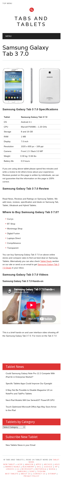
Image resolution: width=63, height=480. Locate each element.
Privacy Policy (31, 476)
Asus (57, 464)
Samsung (22, 471)
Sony (32, 471)
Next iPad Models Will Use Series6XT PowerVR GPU (30, 400)
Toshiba (41, 471)
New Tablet (9, 464)
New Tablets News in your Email (20, 445)
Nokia (52, 469)
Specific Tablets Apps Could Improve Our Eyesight (29, 383)
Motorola (40, 469)
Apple (39, 464)
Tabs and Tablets (31, 21)
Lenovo (10, 469)
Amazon (29, 464)
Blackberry (28, 467)
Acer (20, 464)
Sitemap (52, 474)
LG (18, 469)
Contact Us (39, 474)
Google (48, 467)
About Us (26, 474)
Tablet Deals (46, 261)
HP (56, 467)
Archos (48, 464)
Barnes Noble (12, 467)
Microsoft (27, 469)
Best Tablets (11, 474)
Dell (39, 467)
